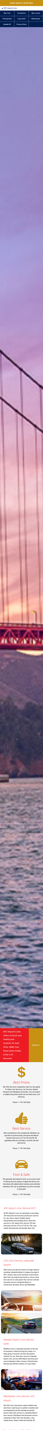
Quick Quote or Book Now (21, 3)
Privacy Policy (21, 24)
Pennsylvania (7, 19)
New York (7, 13)
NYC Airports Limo (10, 8)
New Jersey (36, 13)
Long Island (21, 19)
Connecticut (21, 13)
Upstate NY (7, 24)
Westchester (35, 19)
